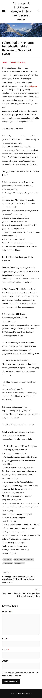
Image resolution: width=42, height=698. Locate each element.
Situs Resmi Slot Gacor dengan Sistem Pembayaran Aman (21, 11)
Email (5, 650)
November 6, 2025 (18, 62)
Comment (7, 612)
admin (5, 62)
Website (5, 661)
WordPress (26, 693)
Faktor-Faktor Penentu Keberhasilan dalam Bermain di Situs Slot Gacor (18, 48)
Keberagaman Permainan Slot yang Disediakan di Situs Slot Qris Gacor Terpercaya (18, 579)
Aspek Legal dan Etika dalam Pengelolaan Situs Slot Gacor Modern (21, 594)
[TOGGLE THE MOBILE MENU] (3, 11)
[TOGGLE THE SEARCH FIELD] (38, 11)
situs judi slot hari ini (23, 559)
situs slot (8, 563)
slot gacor (33, 85)
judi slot (7, 559)
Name (5, 639)
